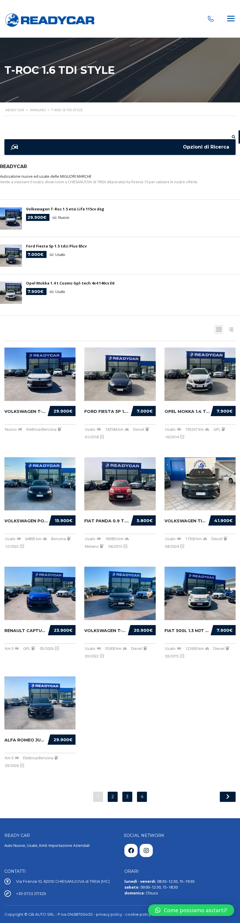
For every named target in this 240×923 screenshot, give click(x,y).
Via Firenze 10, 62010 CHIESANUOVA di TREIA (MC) (63, 881)
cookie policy (138, 914)
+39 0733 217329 (31, 893)
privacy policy (109, 914)
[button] (191, 910)
